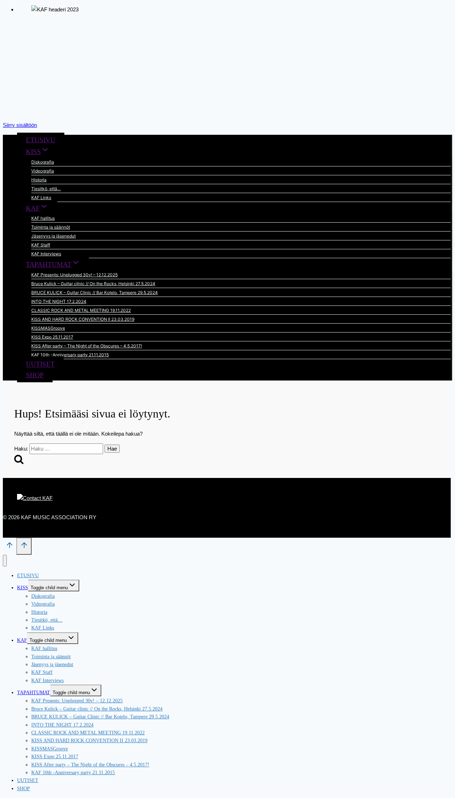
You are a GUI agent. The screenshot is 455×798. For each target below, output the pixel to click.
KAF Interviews (46, 253)
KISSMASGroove (48, 328)
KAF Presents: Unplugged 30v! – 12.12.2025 (74, 274)
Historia (39, 179)
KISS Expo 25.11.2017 (52, 337)
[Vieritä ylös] (9, 547)
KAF (22, 640)
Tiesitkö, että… (46, 188)
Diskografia (42, 162)
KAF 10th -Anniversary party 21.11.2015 (70, 354)
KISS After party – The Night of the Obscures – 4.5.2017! (86, 346)
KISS (22, 587)
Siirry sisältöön (20, 125)
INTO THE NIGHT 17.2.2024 (58, 301)
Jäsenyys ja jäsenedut (53, 236)
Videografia (42, 171)
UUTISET (40, 364)
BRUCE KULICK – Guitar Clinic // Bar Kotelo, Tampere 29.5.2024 (94, 292)
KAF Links (41, 197)
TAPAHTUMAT (33, 692)
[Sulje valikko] (5, 560)
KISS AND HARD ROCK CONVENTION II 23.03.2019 (82, 319)
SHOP (35, 375)
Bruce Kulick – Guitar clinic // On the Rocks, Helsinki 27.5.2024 (93, 283)
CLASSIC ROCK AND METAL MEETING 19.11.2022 (81, 310)
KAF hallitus (43, 218)
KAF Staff (40, 245)
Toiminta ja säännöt (50, 227)
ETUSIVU (40, 140)
